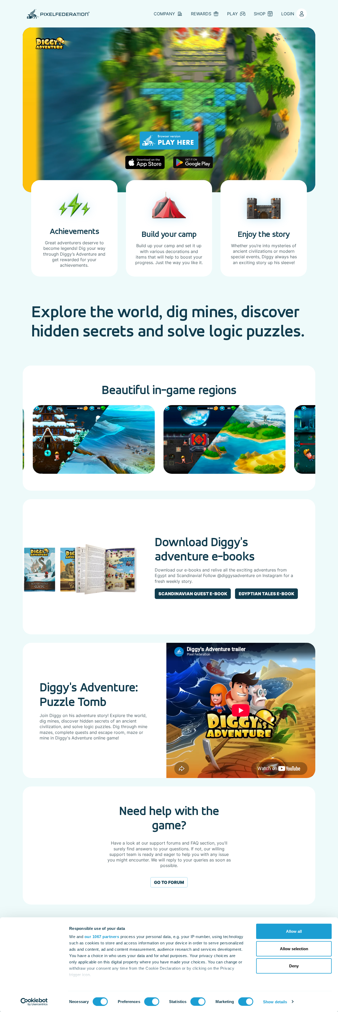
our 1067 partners (101, 936)
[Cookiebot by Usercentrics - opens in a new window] (34, 1002)
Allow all (294, 931)
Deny (294, 966)
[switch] (151, 1001)
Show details (275, 1001)
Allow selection (294, 948)
